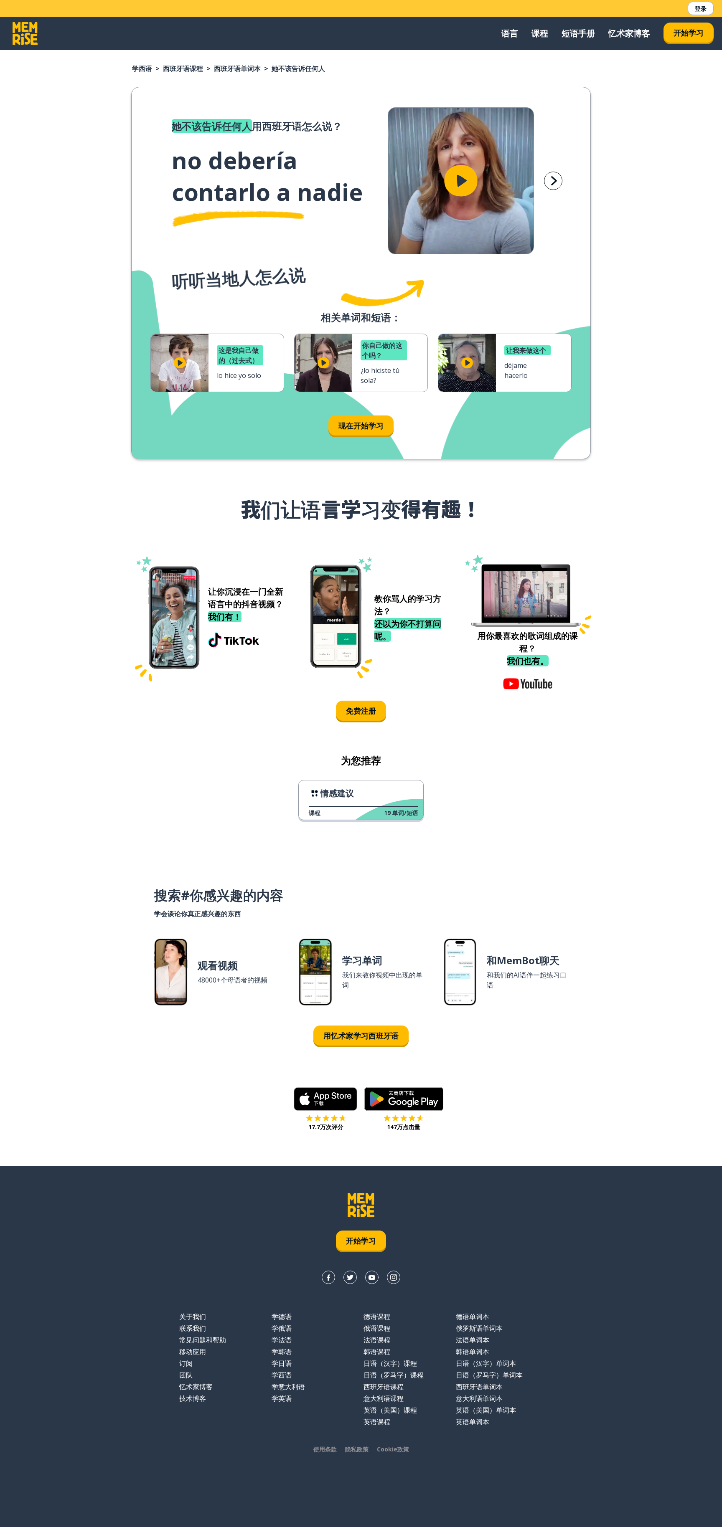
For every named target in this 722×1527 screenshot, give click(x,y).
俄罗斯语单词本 (479, 1328)
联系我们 (192, 1328)
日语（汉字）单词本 (486, 1363)
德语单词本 (472, 1316)
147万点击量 (403, 1127)
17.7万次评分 (325, 1127)
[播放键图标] (461, 181)
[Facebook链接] (328, 1277)
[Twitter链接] (350, 1277)
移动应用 (192, 1351)
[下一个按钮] (553, 181)
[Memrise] (25, 33)
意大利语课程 (384, 1398)
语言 (509, 33)
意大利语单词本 (479, 1398)
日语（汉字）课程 (390, 1363)
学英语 (282, 1398)
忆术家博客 (629, 33)
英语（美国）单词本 (486, 1410)
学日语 (282, 1363)
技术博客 (192, 1398)
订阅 (186, 1363)
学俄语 (282, 1328)
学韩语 (282, 1351)
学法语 (282, 1340)
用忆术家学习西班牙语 (361, 1036)
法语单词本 (472, 1340)
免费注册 (361, 711)
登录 (701, 9)
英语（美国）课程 (390, 1410)
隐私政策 (357, 1449)
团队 (186, 1375)
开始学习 (689, 33)
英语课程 (377, 1421)
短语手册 (578, 33)
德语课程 (377, 1316)
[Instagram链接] (393, 1277)
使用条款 (325, 1449)
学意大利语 (288, 1386)
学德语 (282, 1316)
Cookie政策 (393, 1449)
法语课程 (377, 1340)
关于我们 (192, 1316)
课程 (539, 33)
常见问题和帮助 (202, 1340)
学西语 (142, 68)
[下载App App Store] (326, 1099)
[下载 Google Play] (403, 1099)
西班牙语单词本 (237, 68)
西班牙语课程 (183, 68)
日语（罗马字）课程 (394, 1375)
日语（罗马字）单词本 (489, 1375)
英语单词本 (472, 1421)
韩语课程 (377, 1351)
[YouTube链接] (372, 1277)
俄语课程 (377, 1328)
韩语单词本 (472, 1351)
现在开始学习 (361, 425)
